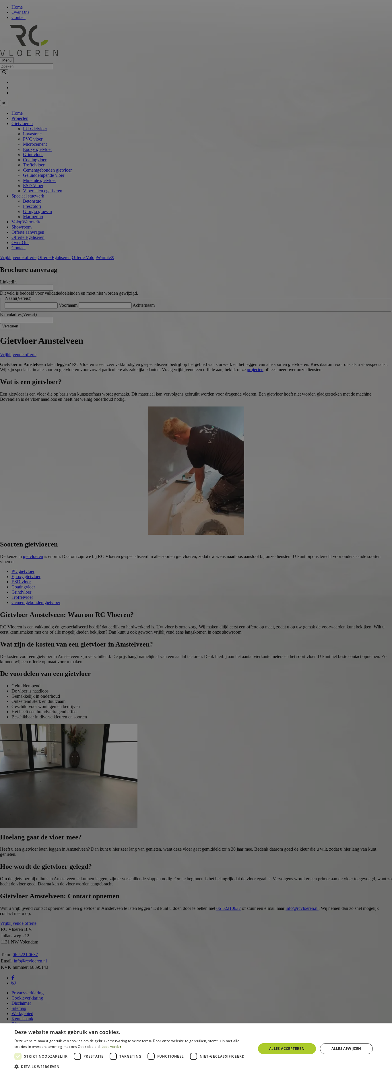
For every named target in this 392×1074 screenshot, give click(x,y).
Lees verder (111, 1046)
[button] (131, 1066)
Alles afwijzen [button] (346, 1048)
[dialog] (196, 1048)
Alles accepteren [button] (286, 1048)
